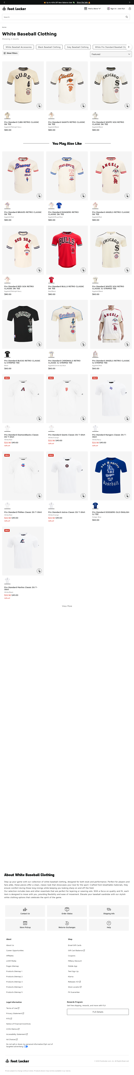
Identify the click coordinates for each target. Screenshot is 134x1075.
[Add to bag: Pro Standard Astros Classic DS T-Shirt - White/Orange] (83, 495)
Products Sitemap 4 (14, 987)
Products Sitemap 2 (14, 976)
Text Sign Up (73, 971)
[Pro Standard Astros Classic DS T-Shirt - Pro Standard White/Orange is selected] (51, 505)
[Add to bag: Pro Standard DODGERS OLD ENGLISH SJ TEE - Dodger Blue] (127, 495)
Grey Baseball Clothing (77, 47)
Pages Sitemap (12, 966)
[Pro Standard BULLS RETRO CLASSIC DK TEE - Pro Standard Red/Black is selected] (51, 280)
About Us (10, 945)
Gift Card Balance (75, 950)
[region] (67, 2)
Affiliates (9, 955)
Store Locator (73, 987)
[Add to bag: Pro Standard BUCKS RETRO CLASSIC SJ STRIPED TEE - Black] (39, 344)
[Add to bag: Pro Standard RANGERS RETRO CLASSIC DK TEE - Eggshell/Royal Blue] (83, 195)
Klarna (70, 976)
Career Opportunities (15, 950)
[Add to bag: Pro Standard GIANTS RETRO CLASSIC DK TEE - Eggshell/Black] (83, 105)
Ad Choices (10, 1039)
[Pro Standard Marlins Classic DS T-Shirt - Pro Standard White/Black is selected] (7, 581)
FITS (8, 1018)
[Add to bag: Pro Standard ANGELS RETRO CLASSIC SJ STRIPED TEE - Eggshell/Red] (127, 344)
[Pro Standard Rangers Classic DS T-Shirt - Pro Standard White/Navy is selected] (95, 428)
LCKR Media (11, 961)
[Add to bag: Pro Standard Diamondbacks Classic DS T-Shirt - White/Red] (39, 418)
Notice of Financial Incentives (18, 1024)
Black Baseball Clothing (49, 47)
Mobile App (72, 966)
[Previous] (4, 2)
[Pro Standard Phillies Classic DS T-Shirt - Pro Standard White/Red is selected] (7, 505)
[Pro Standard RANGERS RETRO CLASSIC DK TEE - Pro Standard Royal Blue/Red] (59, 205)
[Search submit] (127, 17)
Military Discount (75, 961)
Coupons (71, 955)
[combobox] (66, 17)
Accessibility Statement (16, 1034)
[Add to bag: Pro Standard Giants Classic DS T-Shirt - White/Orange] (83, 418)
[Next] (129, 2)
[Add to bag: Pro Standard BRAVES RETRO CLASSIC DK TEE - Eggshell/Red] (39, 195)
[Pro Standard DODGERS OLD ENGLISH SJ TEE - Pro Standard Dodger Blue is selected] (95, 505)
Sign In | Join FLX (118, 9)
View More (67, 606)
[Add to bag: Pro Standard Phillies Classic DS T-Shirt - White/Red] (39, 495)
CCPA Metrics (11, 1029)
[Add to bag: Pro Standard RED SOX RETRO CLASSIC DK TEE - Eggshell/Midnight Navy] (39, 270)
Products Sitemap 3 (14, 982)
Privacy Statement (14, 1013)
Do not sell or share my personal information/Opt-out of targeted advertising (29, 1045)
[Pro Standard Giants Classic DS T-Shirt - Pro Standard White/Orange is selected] (51, 428)
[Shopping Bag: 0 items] (130, 8)
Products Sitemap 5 (14, 992)
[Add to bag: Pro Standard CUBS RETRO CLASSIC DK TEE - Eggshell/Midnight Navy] (39, 105)
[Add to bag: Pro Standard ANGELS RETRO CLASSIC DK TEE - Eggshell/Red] (127, 195)
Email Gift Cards (74, 945)
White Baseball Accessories (19, 47)
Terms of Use (11, 1008)
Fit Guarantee (74, 992)
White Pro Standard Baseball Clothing (113, 47)
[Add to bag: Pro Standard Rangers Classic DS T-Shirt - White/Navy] (127, 418)
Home (4, 27)
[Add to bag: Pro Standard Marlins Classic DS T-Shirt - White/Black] (39, 571)
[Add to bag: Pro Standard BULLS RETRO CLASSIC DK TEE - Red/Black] (83, 270)
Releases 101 (73, 982)
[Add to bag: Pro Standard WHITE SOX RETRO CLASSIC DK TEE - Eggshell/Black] (127, 105)
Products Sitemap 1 (14, 971)
